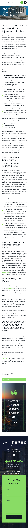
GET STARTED (14, 517)
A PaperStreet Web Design (17, 473)
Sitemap (5, 473)
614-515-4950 (15, 461)
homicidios (11, 288)
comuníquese (5, 272)
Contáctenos (5, 358)
